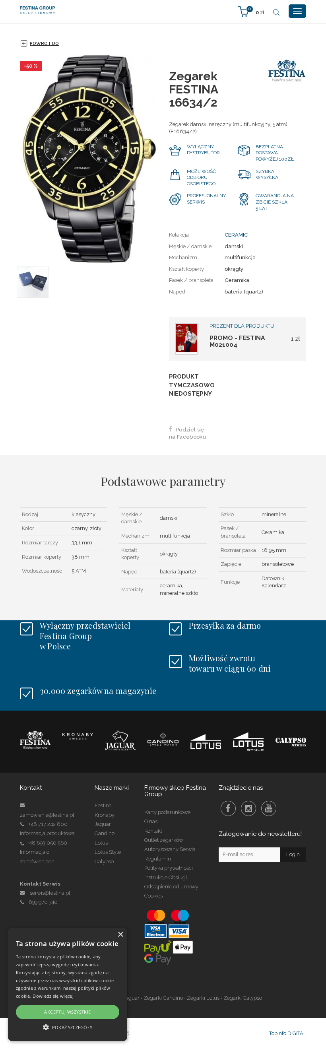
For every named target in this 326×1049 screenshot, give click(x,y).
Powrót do (44, 43)
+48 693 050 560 (47, 843)
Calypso (104, 861)
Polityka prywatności (168, 868)
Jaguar (103, 824)
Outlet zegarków (163, 840)
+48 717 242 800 (48, 824)
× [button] (120, 935)
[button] (67, 1027)
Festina (103, 805)
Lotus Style (108, 852)
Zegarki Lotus (203, 998)
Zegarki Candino (163, 998)
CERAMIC (236, 235)
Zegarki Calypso (242, 998)
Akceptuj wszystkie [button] (67, 1012)
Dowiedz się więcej (53, 996)
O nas (150, 821)
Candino (104, 833)
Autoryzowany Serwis (169, 849)
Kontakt (153, 831)
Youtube (268, 808)
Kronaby (104, 815)
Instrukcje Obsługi (165, 877)
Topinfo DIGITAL (287, 1033)
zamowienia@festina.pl (47, 815)
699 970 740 (43, 902)
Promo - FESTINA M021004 (237, 341)
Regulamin (157, 859)
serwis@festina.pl (50, 893)
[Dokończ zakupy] (251, 11)
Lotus (101, 843)
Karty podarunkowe (167, 812)
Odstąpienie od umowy (171, 887)
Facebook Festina (228, 808)
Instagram (248, 808)
